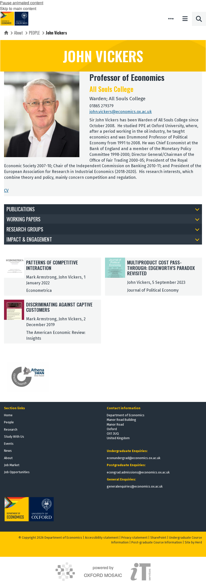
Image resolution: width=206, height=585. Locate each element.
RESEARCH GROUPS (25, 229)
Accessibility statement (102, 537)
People (9, 422)
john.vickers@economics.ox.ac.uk (120, 111)
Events (9, 443)
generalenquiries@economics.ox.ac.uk (135, 486)
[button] (171, 19)
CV (6, 190)
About (18, 33)
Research (10, 429)
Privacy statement (134, 537)
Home (8, 415)
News (8, 451)
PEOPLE (34, 33)
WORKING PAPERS (23, 219)
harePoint (159, 537)
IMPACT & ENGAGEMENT (29, 239)
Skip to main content (18, 8)
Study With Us (14, 436)
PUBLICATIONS (21, 209)
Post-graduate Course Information (156, 542)
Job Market (11, 465)
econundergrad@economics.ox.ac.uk (133, 458)
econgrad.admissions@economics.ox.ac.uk (138, 472)
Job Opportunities (17, 472)
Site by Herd (193, 542)
